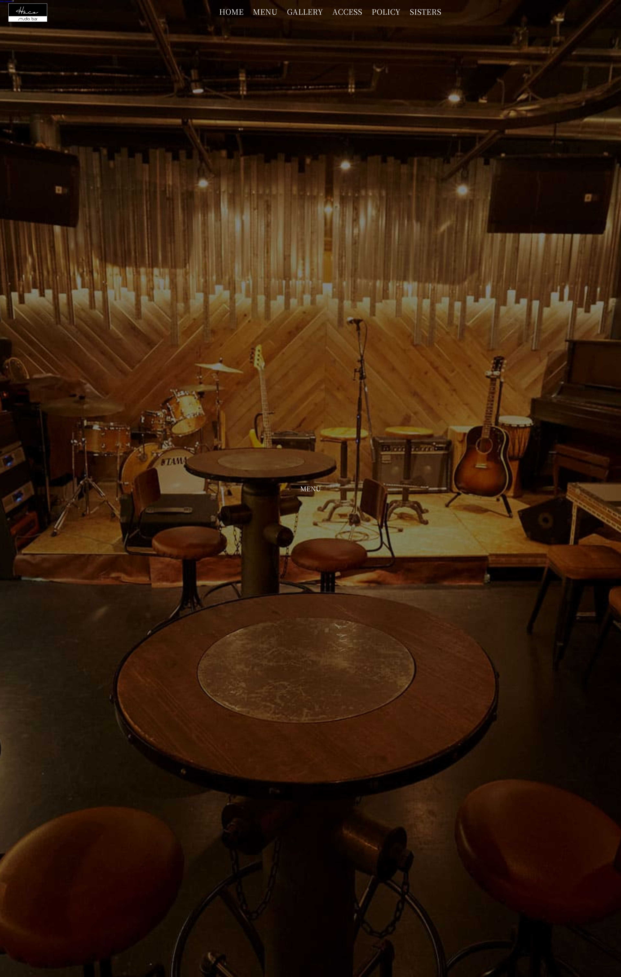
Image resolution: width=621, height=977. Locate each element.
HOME (231, 11)
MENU (265, 11)
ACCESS (347, 11)
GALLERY (305, 11)
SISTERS (425, 11)
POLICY (386, 11)
